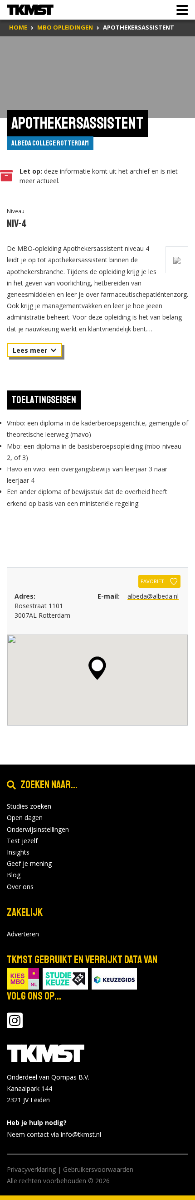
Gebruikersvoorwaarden (98, 1169)
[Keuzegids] (114, 978)
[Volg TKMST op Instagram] (15, 1024)
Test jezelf (22, 840)
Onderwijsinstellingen (38, 829)
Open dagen (25, 817)
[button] (97, 668)
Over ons (20, 886)
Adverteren (23, 934)
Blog (13, 874)
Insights (18, 852)
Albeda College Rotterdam (50, 143)
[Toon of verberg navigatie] (179, 10)
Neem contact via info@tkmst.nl (54, 1134)
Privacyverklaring (31, 1169)
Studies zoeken (29, 806)
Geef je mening (29, 863)
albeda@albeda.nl (153, 596)
